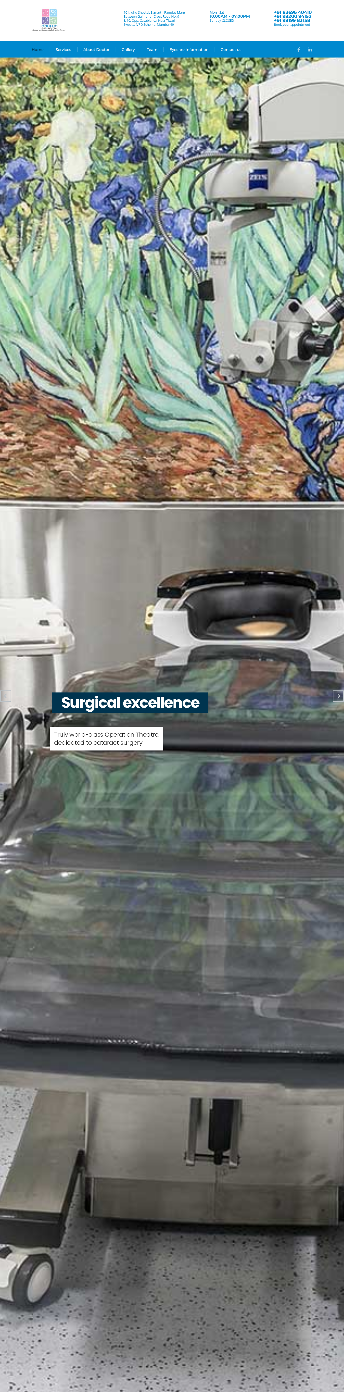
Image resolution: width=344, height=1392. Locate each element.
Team (152, 49)
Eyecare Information (189, 49)
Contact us (231, 49)
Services (63, 49)
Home (38, 49)
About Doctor (96, 49)
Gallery (128, 49)
